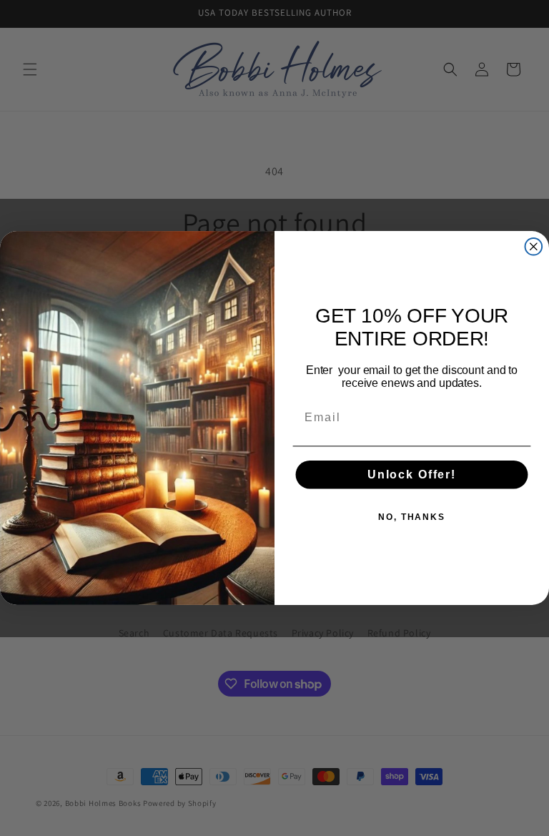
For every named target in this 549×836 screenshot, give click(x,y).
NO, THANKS (411, 517)
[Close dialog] (534, 246)
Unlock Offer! (411, 474)
